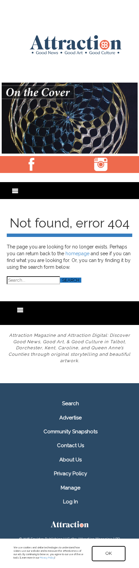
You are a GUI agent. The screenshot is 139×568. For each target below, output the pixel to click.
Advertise (70, 418)
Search (70, 403)
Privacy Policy (70, 474)
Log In (70, 502)
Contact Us (70, 445)
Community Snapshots (71, 432)
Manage (70, 488)
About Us (70, 460)
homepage (77, 253)
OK (109, 553)
